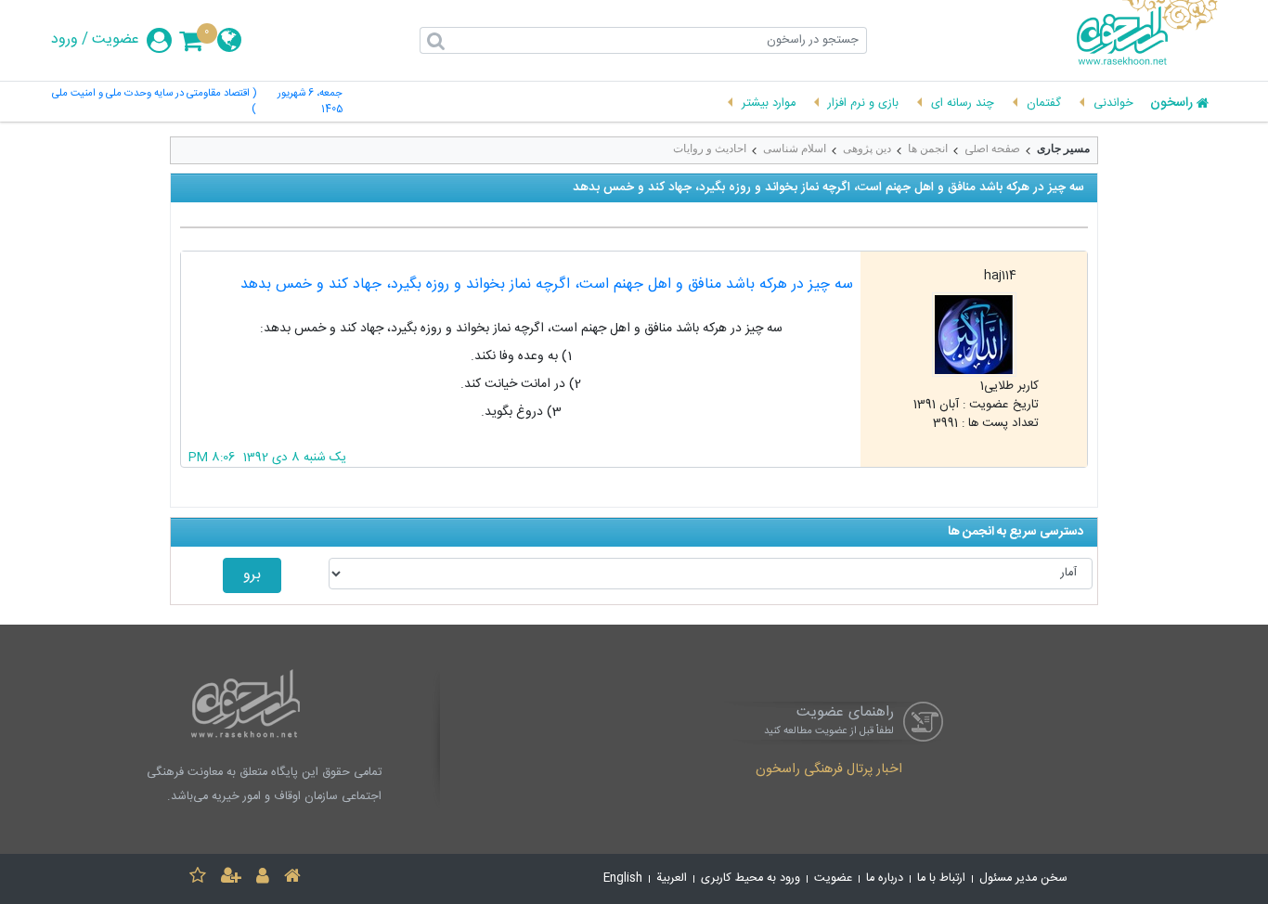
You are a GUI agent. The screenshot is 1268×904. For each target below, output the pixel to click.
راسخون (1171, 104)
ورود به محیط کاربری (750, 878)
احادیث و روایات (709, 148)
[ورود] (263, 878)
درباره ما (884, 878)
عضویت (115, 40)
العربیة (671, 878)
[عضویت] (231, 878)
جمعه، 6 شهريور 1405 (310, 102)
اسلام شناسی (794, 148)
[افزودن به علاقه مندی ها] (197, 878)
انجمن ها (928, 148)
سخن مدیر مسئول (1023, 878)
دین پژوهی (867, 148)
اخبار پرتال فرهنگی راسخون (829, 770)
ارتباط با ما (941, 878)
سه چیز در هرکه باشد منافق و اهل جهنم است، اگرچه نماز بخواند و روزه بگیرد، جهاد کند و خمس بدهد (546, 284)
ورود (64, 40)
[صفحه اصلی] (292, 878)
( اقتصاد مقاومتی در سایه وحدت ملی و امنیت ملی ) (154, 102)
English (622, 878)
